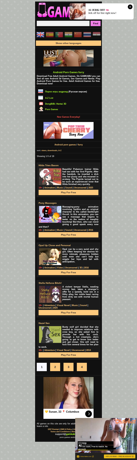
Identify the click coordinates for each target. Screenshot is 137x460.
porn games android (69, 437)
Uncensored (80, 187)
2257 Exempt (53, 429)
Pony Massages (48, 203)
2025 (90, 187)
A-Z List (49, 98)
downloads (52, 150)
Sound (68, 187)
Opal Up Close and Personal (55, 245)
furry (80, 144)
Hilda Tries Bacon (49, 165)
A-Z (59, 150)
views (43, 150)
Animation (49, 187)
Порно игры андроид (56, 91)
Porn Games (51, 109)
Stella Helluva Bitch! (50, 283)
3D (80, 267)
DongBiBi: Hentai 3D (55, 104)
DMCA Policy (66, 429)
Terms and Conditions (60, 432)
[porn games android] (68, 17)
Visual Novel (63, 305)
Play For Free (68, 192)
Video (60, 267)
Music (60, 187)
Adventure (49, 305)
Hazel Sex (44, 323)
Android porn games (65, 144)
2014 (88, 350)
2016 (90, 230)
